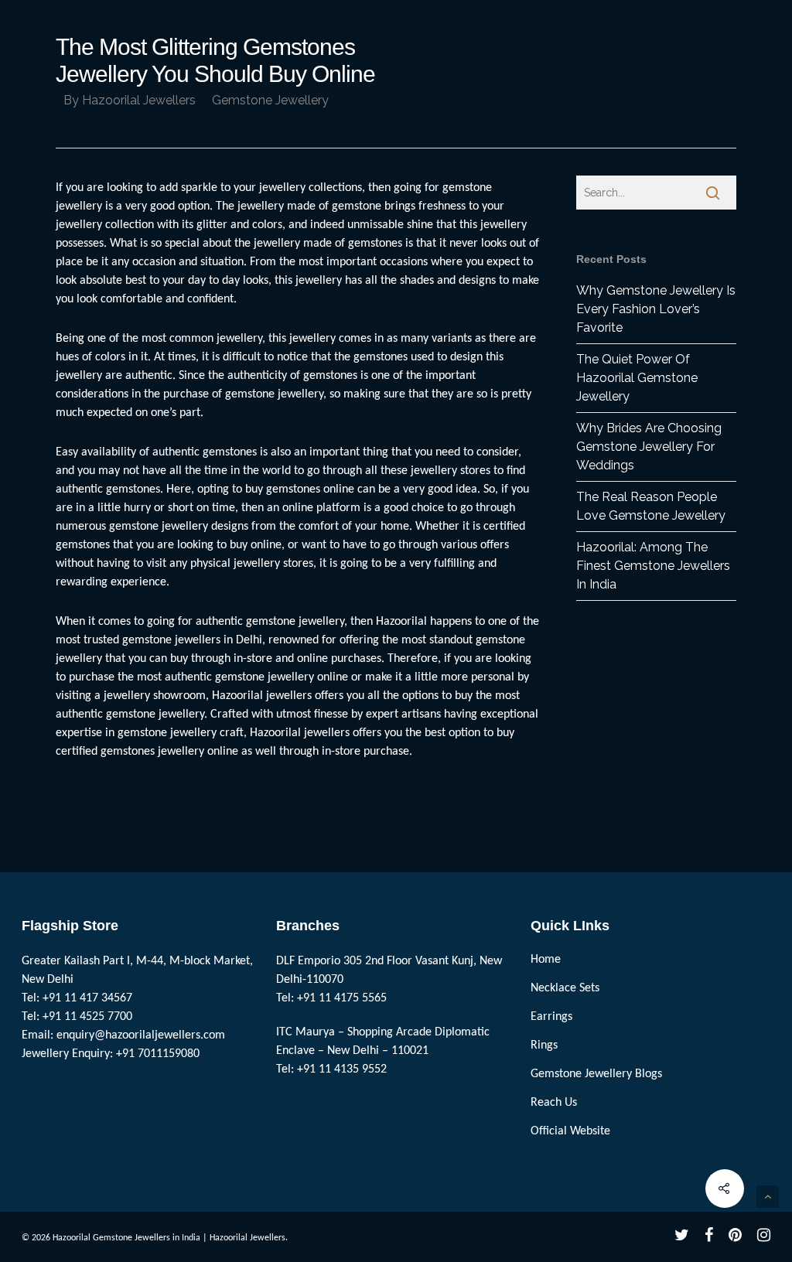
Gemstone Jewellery (270, 100)
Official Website (570, 1131)
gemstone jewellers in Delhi (192, 640)
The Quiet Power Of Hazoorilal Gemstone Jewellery (637, 378)
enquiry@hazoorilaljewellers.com (140, 1035)
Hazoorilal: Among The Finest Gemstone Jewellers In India (653, 566)
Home (546, 959)
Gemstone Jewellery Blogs (596, 1074)
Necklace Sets (565, 988)
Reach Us (554, 1103)
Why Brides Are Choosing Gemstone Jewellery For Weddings (649, 446)
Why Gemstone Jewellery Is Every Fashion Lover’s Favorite (656, 309)
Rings (544, 1045)
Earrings (551, 1017)
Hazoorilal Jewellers (139, 100)
